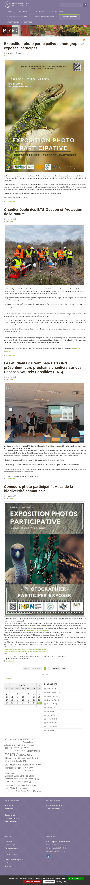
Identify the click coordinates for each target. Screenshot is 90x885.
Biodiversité (33, 750)
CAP (24, 761)
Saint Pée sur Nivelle (24, 791)
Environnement (11, 773)
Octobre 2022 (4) (52, 704)
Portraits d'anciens (53, 809)
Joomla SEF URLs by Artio (10, 678)
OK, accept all (76, 878)
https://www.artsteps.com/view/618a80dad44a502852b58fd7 (25, 651)
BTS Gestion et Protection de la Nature (22, 758)
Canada (19, 761)
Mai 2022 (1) (51, 711)
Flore (16, 779)
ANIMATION (15, 739)
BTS (6, 754)
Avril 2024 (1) (51, 689)
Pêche (12, 788)
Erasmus (8, 866)
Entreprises (29, 770)
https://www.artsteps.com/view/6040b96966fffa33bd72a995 (25, 649)
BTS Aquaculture (21, 754)
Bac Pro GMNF (19, 750)
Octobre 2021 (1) (52, 726)
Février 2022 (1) (52, 719)
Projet (6, 788)
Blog (5, 55)
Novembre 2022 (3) (53, 700)
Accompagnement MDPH (13, 818)
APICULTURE (29, 739)
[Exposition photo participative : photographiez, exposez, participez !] (44, 172)
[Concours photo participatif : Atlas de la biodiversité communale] (44, 616)
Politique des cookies (12, 848)
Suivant (56, 668)
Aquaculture (28, 742)
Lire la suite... (11, 201)
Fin (63, 668)
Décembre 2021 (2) (53, 723)
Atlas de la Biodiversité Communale (19, 745)
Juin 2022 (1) (51, 708)
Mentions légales (10, 845)
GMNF (30, 779)
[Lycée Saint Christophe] (17, 4)
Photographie (19, 785)
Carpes (38, 764)
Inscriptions (9, 809)
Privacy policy (61, 882)
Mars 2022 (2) (51, 715)
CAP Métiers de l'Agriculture (19, 764)
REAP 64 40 (9, 863)
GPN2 (13, 782)
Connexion (8, 842)
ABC (6, 739)
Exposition (8, 779)
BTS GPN (9, 761)
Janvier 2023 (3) (52, 696)
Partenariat (8, 785)
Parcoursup (9, 805)
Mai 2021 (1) (51, 730)
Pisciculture (31, 785)
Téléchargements (11, 821)
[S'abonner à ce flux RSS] (84, 40)
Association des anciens (55, 805)
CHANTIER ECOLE (14, 768)
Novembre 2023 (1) (53, 692)
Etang (31, 776)
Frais (6, 812)
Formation (23, 779)
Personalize (49, 882)
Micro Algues (22, 782)
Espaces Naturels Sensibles (16, 776)
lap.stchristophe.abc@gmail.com (38, 630)
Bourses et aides (10, 815)
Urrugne (37, 791)
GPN (36, 779)
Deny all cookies (33, 882)
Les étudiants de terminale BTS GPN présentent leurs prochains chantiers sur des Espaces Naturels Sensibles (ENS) (43, 367)
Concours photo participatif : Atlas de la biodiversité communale (38, 489)
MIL (31, 782)
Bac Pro (8, 748)
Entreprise (29, 768)
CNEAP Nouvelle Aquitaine (14, 860)
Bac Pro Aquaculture (21, 748)
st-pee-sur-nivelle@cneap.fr (61, 842)
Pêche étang (21, 788)
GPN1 (7, 782)
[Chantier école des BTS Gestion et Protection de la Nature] (44, 285)
